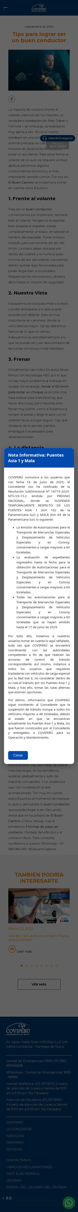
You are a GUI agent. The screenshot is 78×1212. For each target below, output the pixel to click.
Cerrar (18, 755)
